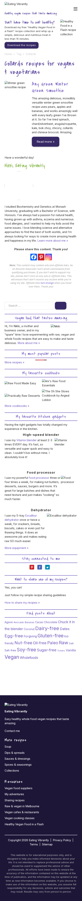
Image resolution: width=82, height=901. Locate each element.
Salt (71, 643)
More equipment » (17, 548)
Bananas (29, 622)
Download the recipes (21, 45)
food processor (39, 478)
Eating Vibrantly (39, 840)
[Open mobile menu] (75, 8)
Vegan (12, 657)
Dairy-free (47, 628)
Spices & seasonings (18, 764)
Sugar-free (46, 650)
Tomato (61, 650)
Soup (8, 746)
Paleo (52, 642)
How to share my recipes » (22, 602)
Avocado (19, 622)
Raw (63, 642)
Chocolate (50, 622)
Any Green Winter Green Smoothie (50, 87)
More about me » (29, 343)
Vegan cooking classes (20, 818)
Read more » (46, 141)
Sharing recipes (15, 800)
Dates (65, 629)
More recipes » (14, 362)
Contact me (12, 731)
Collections (12, 770)
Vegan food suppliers (18, 788)
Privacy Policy (62, 840)
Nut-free (23, 642)
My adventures (14, 794)
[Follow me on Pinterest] (33, 568)
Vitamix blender (26, 440)
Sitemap (47, 844)
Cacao (39, 622)
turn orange (47, 282)
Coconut (29, 629)
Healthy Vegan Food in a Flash (24, 824)
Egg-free (14, 635)
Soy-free (26, 650)
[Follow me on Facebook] (41, 568)
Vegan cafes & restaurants (22, 812)
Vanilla (71, 650)
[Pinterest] (41, 257)
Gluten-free (51, 636)
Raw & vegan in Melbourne (22, 806)
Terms (34, 844)
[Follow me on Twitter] (49, 568)
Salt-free (10, 650)
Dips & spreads (15, 753)
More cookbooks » (17, 406)
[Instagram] (48, 257)
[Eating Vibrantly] (16, 6)
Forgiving (30, 636)
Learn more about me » (52, 240)
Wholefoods (29, 658)
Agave (9, 622)
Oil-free (40, 643)
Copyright (14, 840)
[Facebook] (33, 257)
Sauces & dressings (17, 758)
